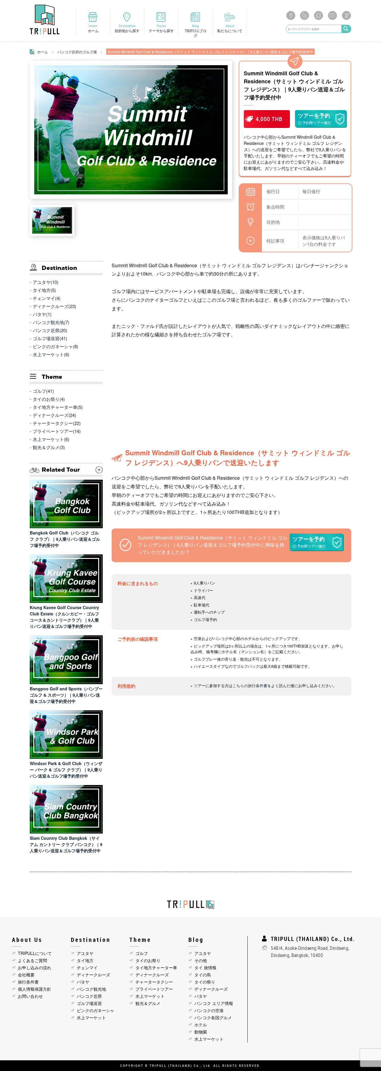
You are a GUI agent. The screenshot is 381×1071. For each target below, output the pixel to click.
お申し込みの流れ (34, 967)
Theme (161, 28)
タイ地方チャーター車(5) (58, 407)
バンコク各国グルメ (213, 1017)
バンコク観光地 (91, 989)
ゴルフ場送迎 (89, 1003)
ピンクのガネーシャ (95, 1010)
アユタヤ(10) (45, 282)
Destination (127, 28)
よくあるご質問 (32, 960)
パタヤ (83, 982)
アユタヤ (85, 953)
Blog (196, 31)
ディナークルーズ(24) (54, 415)
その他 (200, 960)
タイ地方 (85, 960)
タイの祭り (204, 982)
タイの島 (202, 975)
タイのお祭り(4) (49, 399)
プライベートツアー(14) (57, 431)
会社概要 (26, 975)
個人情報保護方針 (34, 989)
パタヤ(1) (42, 314)
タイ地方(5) (44, 290)
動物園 (200, 1032)
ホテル (200, 1025)
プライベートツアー (154, 989)
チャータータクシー (154, 982)
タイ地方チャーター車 (156, 967)
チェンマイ (87, 967)
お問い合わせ (30, 996)
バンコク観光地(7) (51, 322)
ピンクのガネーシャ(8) (55, 346)
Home (93, 28)
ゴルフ (141, 953)
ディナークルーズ (93, 975)
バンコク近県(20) (50, 330)
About (229, 28)
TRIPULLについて (35, 953)
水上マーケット (91, 1017)
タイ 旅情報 (205, 967)
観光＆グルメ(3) (49, 447)
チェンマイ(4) (46, 298)
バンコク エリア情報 (213, 1003)
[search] (346, 29)
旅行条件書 (28, 982)
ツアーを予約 (314, 118)
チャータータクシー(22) (57, 423)
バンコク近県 (89, 996)
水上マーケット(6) (51, 354)
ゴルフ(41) (43, 391)
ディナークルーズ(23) (54, 306)
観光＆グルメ (147, 1003)
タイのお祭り (147, 960)
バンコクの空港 (209, 1010)
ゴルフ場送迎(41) (50, 338)
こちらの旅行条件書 (249, 685)
